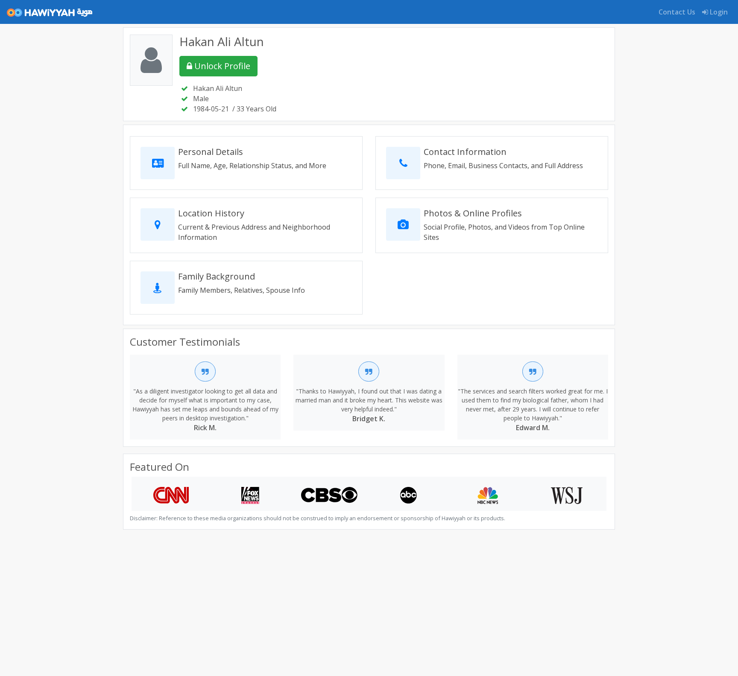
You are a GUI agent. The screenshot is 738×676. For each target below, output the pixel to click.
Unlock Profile (221, 66)
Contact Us (677, 12)
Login (718, 12)
